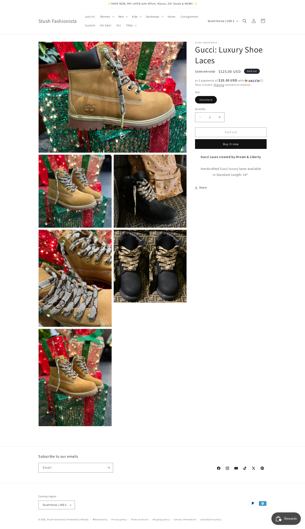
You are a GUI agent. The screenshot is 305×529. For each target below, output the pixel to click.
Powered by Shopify (78, 519)
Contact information (185, 519)
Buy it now (231, 144)
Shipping (219, 84)
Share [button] (203, 187)
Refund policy (100, 519)
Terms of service (139, 519)
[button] (107, 16)
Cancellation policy (210, 519)
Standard (208, 100)
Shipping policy (161, 519)
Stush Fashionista (57, 519)
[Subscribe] (108, 468)
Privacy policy (119, 519)
